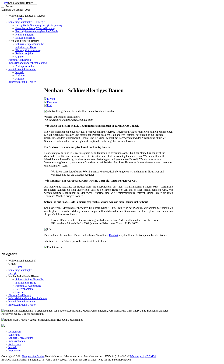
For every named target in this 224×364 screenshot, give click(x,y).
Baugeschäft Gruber (33, 356)
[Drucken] (50, 102)
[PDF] (48, 105)
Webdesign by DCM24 (143, 356)
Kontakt (113, 235)
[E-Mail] (49, 98)
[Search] (2, 7)
